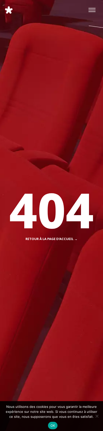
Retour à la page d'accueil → (52, 239)
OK (52, 426)
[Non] (96, 416)
